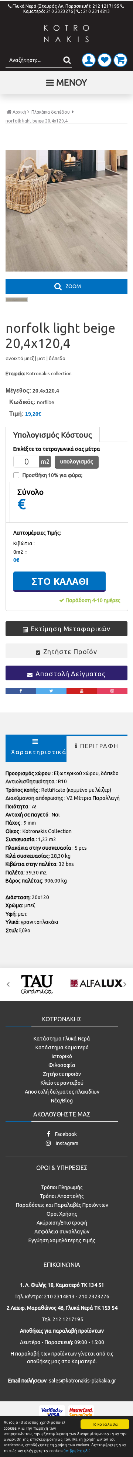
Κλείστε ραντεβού (62, 1083)
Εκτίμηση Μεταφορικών (70, 628)
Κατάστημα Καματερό (62, 1047)
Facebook (65, 1134)
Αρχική (19, 112)
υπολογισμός (76, 461)
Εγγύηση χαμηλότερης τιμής (61, 1240)
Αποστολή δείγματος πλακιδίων (62, 1092)
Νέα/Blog (62, 1101)
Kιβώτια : (24, 543)
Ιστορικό (62, 1056)
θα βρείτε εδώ (77, 1450)
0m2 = (20, 552)
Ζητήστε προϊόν (62, 1074)
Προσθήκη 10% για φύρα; (52, 475)
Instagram (66, 1143)
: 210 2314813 (95, 11)
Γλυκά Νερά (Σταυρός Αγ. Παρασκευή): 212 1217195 (66, 6)
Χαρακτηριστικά (38, 752)
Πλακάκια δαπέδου (50, 112)
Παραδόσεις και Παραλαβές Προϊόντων (62, 1205)
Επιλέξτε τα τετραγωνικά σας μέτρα (56, 449)
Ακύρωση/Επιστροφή (62, 1223)
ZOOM (73, 286)
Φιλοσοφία (61, 1065)
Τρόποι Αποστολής (62, 1196)
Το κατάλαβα (105, 1424)
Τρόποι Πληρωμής (62, 1187)
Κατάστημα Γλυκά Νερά (62, 1039)
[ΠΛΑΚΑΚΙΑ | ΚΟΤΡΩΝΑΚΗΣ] (66, 34)
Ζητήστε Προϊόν (70, 651)
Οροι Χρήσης (62, 1214)
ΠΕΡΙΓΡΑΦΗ (99, 746)
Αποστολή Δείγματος (70, 673)
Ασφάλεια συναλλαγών (61, 1232)
